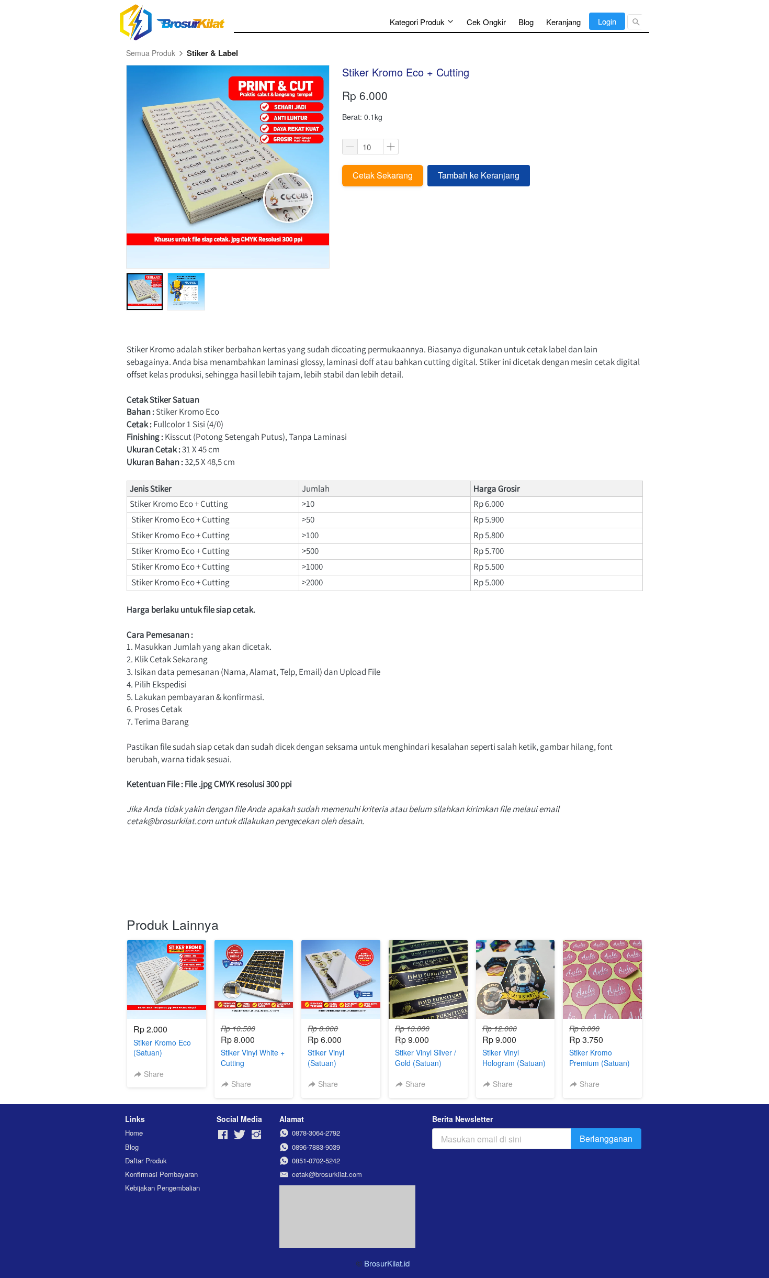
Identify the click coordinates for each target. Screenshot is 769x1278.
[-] (223, 1134)
